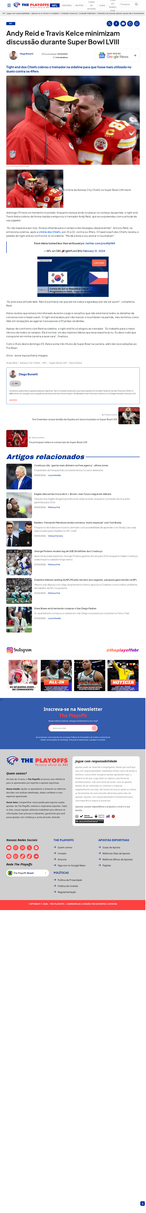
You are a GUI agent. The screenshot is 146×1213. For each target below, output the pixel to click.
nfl (10, 23)
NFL (44, 362)
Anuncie (62, 859)
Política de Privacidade (70, 880)
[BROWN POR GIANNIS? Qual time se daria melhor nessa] (56, 675)
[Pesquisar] (136, 4)
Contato (62, 853)
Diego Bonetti (26, 53)
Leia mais (13, 400)
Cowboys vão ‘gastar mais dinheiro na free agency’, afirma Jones (71, 465)
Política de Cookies (68, 886)
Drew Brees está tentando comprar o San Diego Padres (65, 608)
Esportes (67, 5)
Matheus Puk (54, 507)
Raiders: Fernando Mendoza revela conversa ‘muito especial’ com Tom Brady (77, 522)
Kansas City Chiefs (30, 362)
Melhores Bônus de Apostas (118, 859)
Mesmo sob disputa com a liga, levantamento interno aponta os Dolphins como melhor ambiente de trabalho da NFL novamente (85, 586)
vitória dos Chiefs (49, 231)
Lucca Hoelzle (54, 475)
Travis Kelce (75, 362)
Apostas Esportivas (113, 840)
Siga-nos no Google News (71, 865)
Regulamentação (67, 892)
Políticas (61, 873)
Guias (102, 5)
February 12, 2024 (94, 250)
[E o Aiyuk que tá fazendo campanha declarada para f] (22, 675)
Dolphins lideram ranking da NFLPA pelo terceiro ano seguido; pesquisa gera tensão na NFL (85, 579)
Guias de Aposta (111, 847)
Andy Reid (11, 362)
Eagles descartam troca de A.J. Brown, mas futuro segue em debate (72, 493)
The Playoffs (64, 840)
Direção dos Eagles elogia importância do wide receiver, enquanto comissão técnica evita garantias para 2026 (82, 500)
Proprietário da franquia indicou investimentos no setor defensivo (68, 470)
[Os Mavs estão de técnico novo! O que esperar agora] (123, 675)
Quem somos (65, 847)
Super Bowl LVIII (58, 362)
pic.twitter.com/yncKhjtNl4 (98, 243)
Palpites (79, 5)
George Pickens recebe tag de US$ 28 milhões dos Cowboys (68, 551)
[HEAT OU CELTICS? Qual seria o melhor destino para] (89, 675)
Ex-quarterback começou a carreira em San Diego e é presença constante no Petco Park (81, 613)
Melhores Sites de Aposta (116, 853)
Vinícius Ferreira (55, 536)
